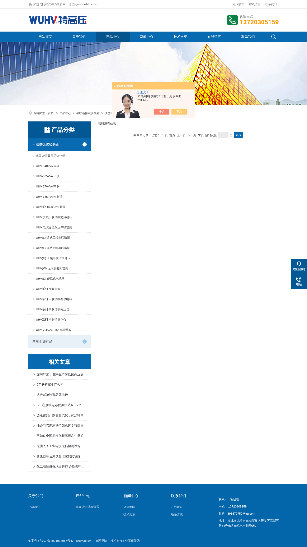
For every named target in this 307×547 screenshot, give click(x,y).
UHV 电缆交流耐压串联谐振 (54, 227)
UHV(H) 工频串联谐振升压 (53, 258)
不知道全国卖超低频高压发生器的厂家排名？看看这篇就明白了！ (62, 435)
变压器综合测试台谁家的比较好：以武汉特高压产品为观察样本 (62, 456)
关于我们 (79, 36)
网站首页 (45, 36)
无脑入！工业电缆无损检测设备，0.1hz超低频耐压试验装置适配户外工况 (62, 446)
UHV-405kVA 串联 (47, 176)
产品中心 (112, 36)
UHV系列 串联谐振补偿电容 (54, 299)
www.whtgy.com (87, 4)
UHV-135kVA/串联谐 (49, 196)
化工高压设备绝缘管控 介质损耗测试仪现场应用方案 (62, 466)
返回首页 (239, 4)
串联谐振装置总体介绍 (50, 155)
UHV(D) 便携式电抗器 (50, 278)
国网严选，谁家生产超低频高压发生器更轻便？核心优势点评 (62, 374)
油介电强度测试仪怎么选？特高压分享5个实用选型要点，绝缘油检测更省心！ (62, 425)
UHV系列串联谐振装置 (50, 207)
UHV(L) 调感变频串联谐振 (53, 248)
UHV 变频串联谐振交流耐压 (54, 217)
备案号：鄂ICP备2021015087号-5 (50, 540)
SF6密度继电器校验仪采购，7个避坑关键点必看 (62, 405)
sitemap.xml (84, 540)
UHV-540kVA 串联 (47, 166)
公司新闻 (129, 507)
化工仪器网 (132, 540)
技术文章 (180, 36)
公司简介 (34, 507)
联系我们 (271, 4)
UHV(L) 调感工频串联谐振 (53, 237)
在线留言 (255, 4)
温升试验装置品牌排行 (52, 395)
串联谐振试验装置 (88, 113)
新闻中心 (146, 36)
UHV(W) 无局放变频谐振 (52, 268)
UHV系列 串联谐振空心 (51, 319)
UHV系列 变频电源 (48, 289)
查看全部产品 (42, 341)
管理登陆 (101, 540)
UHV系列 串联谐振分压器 (52, 309)
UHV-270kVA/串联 (48, 186)
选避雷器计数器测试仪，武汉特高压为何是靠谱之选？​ (62, 415)
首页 (51, 113)
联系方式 (177, 514)
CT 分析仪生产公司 (50, 384)
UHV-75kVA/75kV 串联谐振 (53, 330)
